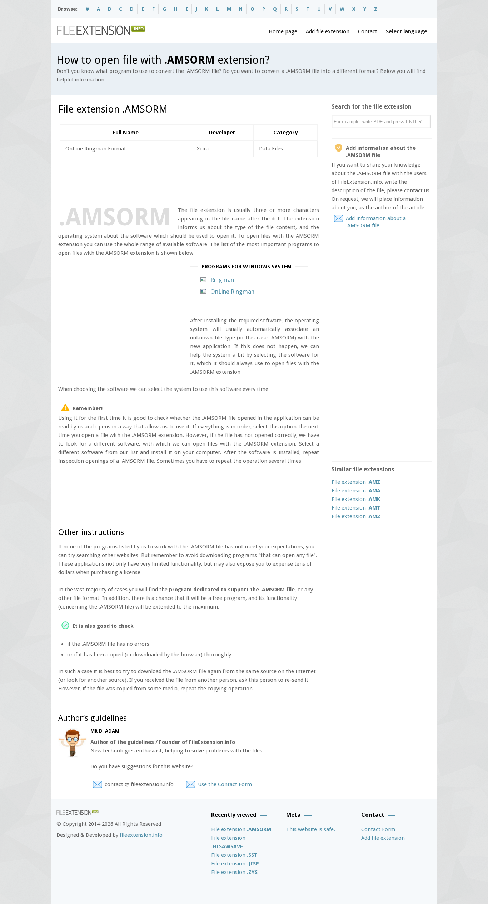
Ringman (222, 279)
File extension (356, 482)
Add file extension (327, 31)
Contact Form (378, 829)
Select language (406, 31)
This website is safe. (310, 829)
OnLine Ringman (232, 291)
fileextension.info (141, 835)
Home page (283, 31)
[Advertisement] (188, 180)
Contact (367, 31)
